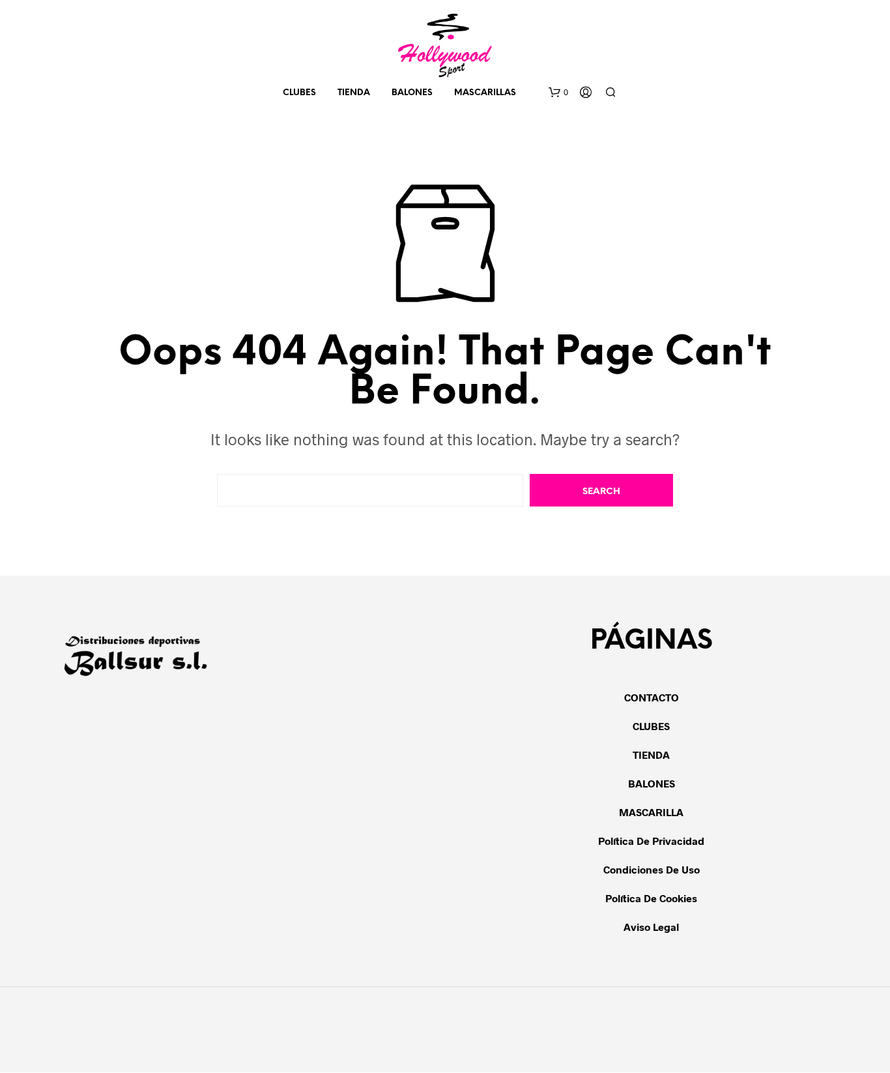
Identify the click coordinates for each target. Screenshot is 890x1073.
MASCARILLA (651, 812)
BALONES (412, 93)
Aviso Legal (651, 926)
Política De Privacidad (651, 840)
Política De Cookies (651, 898)
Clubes (299, 93)
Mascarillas (485, 93)
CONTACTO (651, 697)
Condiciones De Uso (651, 869)
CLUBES (651, 726)
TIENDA (353, 93)
